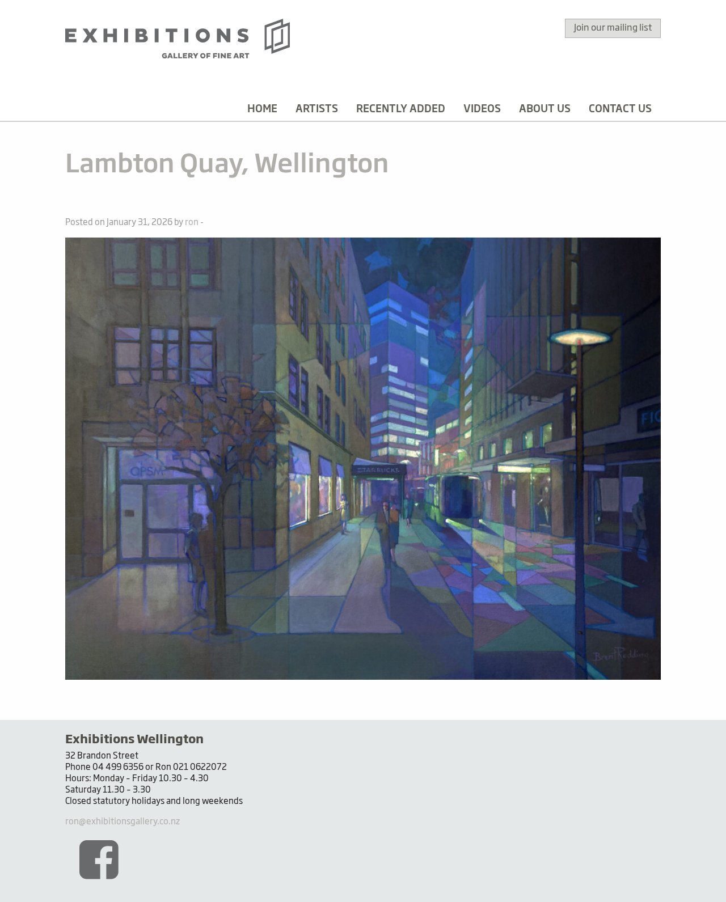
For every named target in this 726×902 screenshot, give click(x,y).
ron (192, 222)
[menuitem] (262, 109)
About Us (545, 109)
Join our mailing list (613, 28)
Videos (482, 109)
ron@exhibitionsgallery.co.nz (122, 822)
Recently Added (400, 109)
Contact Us (620, 109)
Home (262, 109)
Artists (317, 109)
